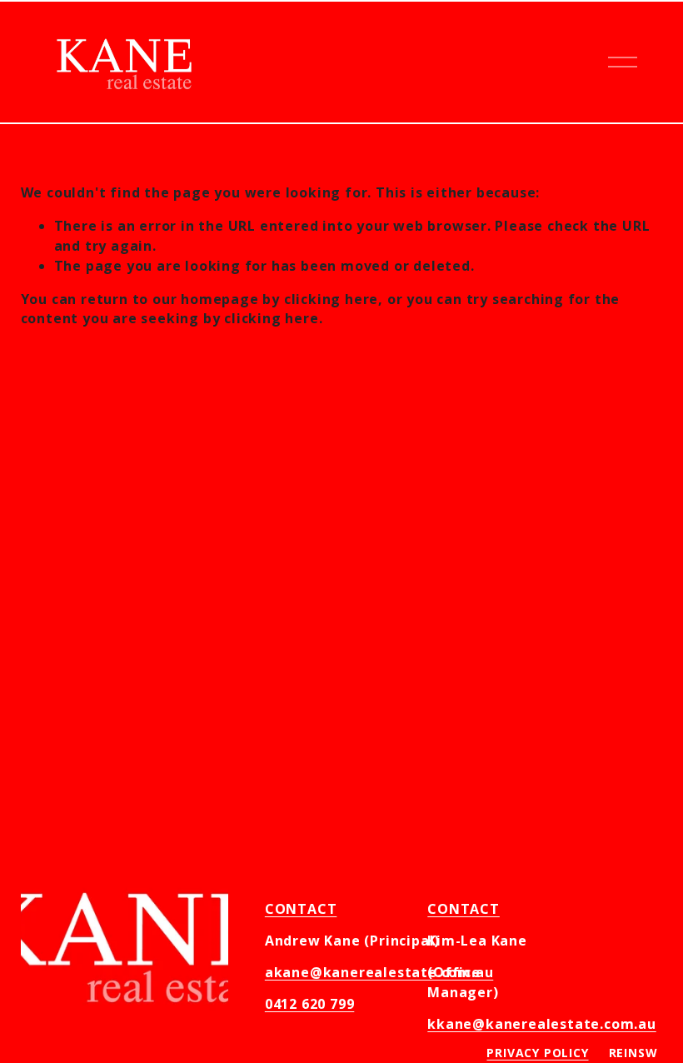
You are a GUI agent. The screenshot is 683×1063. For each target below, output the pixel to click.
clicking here (331, 299)
